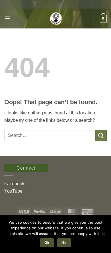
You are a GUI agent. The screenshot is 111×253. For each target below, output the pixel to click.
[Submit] (101, 135)
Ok (47, 242)
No (64, 242)
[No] (103, 235)
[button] (7, 18)
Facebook (14, 183)
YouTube (13, 191)
